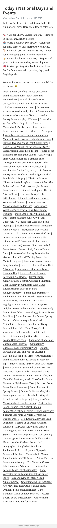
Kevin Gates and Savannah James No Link (27, 367)
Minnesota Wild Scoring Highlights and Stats (27, 139)
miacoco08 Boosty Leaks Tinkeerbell (22, 371)
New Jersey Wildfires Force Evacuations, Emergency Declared (25, 209)
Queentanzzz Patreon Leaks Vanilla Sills (24, 237)
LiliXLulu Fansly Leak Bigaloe (31, 426)
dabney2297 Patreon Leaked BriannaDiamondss (28, 410)
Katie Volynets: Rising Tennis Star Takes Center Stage (25, 473)
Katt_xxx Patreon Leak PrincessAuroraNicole (27, 355)
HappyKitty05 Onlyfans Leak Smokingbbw (25, 142)
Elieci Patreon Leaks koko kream (20, 150)
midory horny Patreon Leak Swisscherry (32, 363)
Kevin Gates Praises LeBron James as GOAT (26, 146)
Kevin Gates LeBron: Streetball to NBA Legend (28, 131)
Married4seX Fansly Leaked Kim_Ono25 (24, 127)
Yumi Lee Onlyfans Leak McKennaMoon (26, 135)
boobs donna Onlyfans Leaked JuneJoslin (25, 91)
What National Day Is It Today (15, 18)
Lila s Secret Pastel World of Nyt (32, 233)
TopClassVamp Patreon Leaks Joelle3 (32, 434)
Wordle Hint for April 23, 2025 (19, 170)
